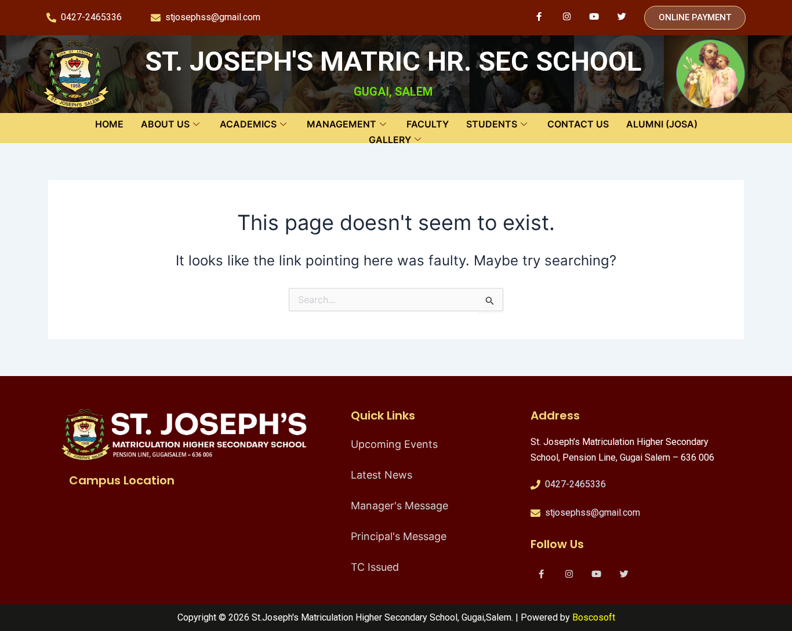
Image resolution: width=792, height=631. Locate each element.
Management (341, 124)
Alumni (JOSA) (661, 124)
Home (109, 124)
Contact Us (578, 124)
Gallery (390, 139)
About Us (165, 124)
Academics (248, 124)
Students (491, 124)
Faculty (427, 124)
